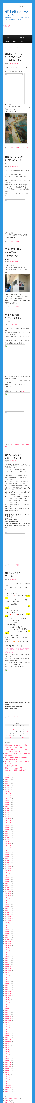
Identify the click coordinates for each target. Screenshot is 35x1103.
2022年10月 (8, 871)
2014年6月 (8, 1073)
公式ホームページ (10, 37)
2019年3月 (8, 960)
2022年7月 (8, 877)
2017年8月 (8, 1000)
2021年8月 (8, 900)
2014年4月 (8, 1077)
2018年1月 (8, 989)
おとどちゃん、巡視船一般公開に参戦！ (16, 770)
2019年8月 (8, 950)
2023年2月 (8, 862)
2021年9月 (8, 898)
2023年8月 (8, 852)
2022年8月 (8, 875)
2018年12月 (8, 966)
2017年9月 (8, 998)
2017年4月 (8, 1008)
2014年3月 (8, 1079)
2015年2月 (8, 1058)
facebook (7, 41)
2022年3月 (8, 885)
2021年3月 (8, 910)
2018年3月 (8, 985)
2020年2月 (8, 937)
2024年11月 (8, 821)
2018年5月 (8, 981)
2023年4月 (8, 860)
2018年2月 (8, 987)
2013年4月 (8, 1091)
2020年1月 (8, 939)
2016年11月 (8, 1018)
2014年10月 (8, 1066)
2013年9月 (8, 1089)
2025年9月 (8, 800)
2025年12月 (8, 794)
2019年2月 (8, 962)
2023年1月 (8, 865)
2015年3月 (8, 1056)
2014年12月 (8, 1062)
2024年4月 (8, 835)
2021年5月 (8, 906)
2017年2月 (8, 1012)
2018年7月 (8, 977)
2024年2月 (8, 840)
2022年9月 (8, 873)
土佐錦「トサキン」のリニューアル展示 (16, 749)
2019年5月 (8, 956)
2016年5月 (8, 1029)
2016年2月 (8, 1035)
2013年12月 (8, 1085)
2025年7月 (8, 804)
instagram (21, 41)
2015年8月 (8, 1046)
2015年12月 (8, 1039)
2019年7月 (8, 952)
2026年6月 (8, 781)
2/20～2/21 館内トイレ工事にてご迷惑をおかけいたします (13, 254)
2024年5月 (8, 833)
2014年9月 (8, 1068)
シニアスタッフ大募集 (11, 766)
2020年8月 (8, 925)
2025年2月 (8, 815)
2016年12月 (8, 1016)
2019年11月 (8, 944)
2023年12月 (8, 844)
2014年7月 (8, 1070)
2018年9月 (8, 973)
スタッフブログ (21, 37)
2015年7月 (8, 1048)
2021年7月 (8, 902)
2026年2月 (8, 790)
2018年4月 (8, 983)
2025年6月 (8, 806)
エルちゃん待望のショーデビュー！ (13, 456)
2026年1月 (8, 792)
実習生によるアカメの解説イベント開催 (16, 745)
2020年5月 (8, 931)
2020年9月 (8, 923)
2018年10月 (8, 971)
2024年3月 (8, 837)
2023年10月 (8, 848)
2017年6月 (8, 1004)
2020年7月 (8, 927)
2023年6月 (8, 856)
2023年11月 (8, 846)
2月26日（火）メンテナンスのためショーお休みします (14, 56)
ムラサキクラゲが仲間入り (12, 751)
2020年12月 (8, 917)
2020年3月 (8, 935)
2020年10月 (8, 921)
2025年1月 (8, 817)
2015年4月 (8, 1054)
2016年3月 (8, 1033)
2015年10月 (8, 1041)
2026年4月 (8, 785)
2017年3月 (8, 1010)
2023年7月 (8, 854)
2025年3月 (8, 813)
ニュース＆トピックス (17, 147)
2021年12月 (8, 892)
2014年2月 (8, 1081)
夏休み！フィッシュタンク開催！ (14, 768)
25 (10, 735)
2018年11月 (8, 969)
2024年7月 (8, 829)
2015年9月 (8, 1043)
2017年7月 (8, 1002)
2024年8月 (8, 827)
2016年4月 (8, 1031)
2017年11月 (8, 994)
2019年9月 (8, 948)
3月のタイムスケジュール (13, 574)
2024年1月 (8, 842)
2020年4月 (8, 933)
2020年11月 (8, 919)
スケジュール (14, 717)
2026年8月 (8, 777)
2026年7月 (8, 779)
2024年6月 (8, 831)
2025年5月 (8, 808)
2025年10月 (8, 798)
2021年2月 (8, 912)
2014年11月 (8, 1064)
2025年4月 (8, 810)
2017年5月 (8, 1006)
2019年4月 (8, 958)
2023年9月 (8, 850)
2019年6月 (8, 954)
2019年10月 (8, 946)
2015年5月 (8, 1052)
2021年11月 (8, 894)
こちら (23, 391)
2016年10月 (8, 1021)
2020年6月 (8, 929)
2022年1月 (8, 889)
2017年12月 (8, 991)
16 (27, 731)
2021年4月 (8, 908)
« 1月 (10, 738)
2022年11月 (8, 869)
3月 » (23, 738)
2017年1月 (8, 1014)
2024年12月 (8, 819)
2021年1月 (8, 914)
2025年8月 (8, 802)
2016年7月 (8, 1025)
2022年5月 (8, 881)
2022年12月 (8, 867)
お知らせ (7, 1101)
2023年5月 (8, 858)
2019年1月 (8, 964)
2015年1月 (8, 1060)
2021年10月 (8, 896)
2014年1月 (8, 1083)
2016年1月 (8, 1037)
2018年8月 (8, 975)
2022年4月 (8, 883)
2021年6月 (8, 904)
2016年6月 (8, 1027)
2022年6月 (8, 879)
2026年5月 (8, 783)
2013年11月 (8, 1087)
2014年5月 (8, 1075)
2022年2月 (8, 887)
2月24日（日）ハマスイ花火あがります (14, 159)
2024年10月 (8, 823)
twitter (14, 41)
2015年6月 (8, 1050)
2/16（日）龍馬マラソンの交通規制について (13, 318)
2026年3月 (8, 788)
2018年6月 (8, 979)
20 (17, 733)
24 (6, 735)
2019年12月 (8, 942)
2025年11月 (8, 796)
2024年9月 (8, 825)
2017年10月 (8, 996)
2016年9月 (8, 1023)
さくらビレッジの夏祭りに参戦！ (14, 747)
